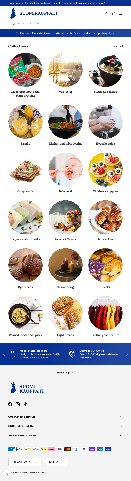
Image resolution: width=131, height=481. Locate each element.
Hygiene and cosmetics (25, 239)
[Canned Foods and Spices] (25, 313)
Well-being (65, 91)
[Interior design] (65, 265)
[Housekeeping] (105, 122)
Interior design (65, 287)
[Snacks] (105, 265)
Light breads (65, 335)
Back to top (63, 372)
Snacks (105, 287)
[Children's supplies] (105, 170)
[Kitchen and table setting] (65, 122)
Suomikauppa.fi (21, 473)
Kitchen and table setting (65, 143)
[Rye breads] (25, 265)
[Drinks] (25, 122)
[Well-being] (65, 70)
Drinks (25, 143)
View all (118, 46)
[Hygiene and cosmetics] (25, 217)
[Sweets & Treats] (65, 217)
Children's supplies (105, 191)
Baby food (65, 191)
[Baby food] (65, 170)
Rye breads (25, 287)
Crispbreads (25, 191)
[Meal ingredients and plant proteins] (25, 70)
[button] (113, 13)
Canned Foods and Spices (25, 335)
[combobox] (65, 23)
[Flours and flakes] (105, 70)
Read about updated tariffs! (77, 3)
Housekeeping (105, 143)
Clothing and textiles (105, 335)
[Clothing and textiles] (105, 313)
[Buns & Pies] (105, 217)
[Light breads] (65, 313)
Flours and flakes (105, 91)
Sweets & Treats (65, 239)
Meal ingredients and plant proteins (25, 93)
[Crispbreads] (25, 170)
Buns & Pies (105, 239)
